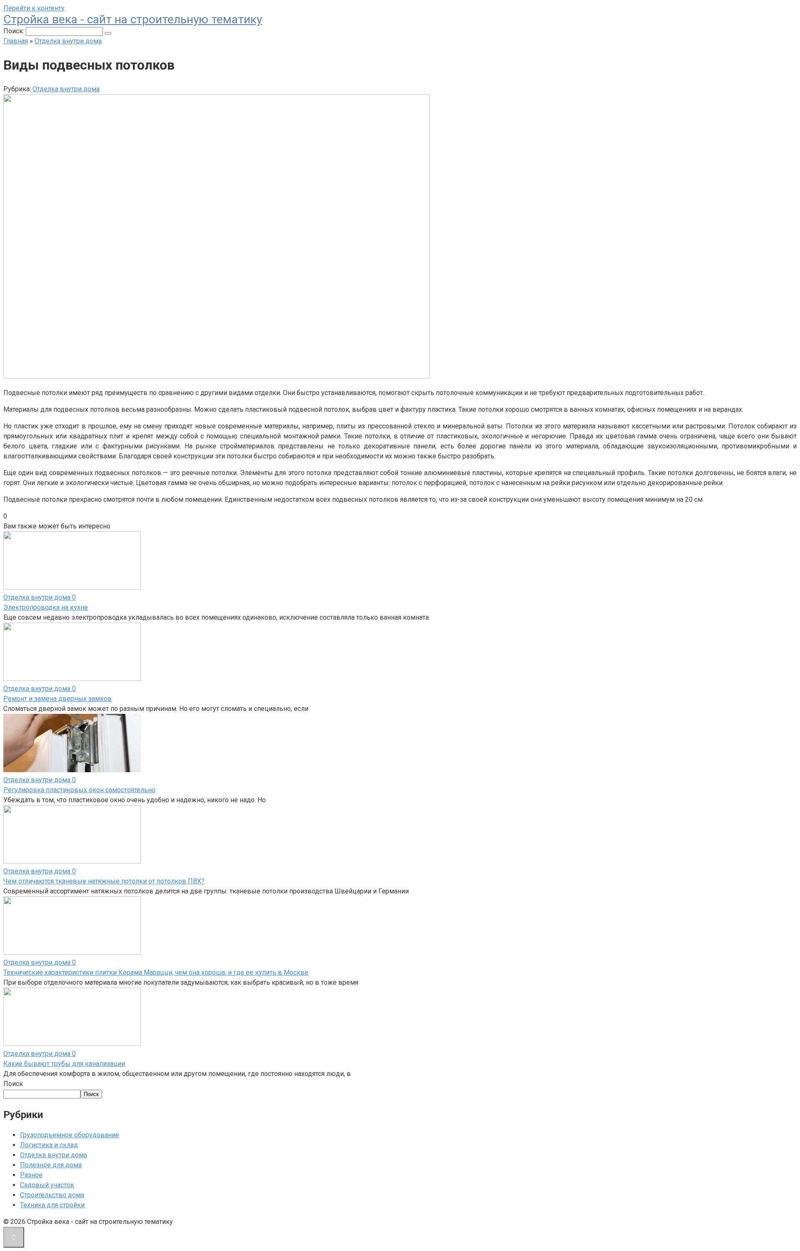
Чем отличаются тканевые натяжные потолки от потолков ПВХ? (104, 881)
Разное (31, 1175)
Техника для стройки (52, 1205)
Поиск (13, 1084)
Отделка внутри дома (66, 89)
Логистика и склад (49, 1145)
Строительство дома (52, 1195)
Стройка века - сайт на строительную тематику (132, 19)
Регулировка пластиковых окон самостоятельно (79, 790)
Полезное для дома (51, 1165)
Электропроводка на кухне (45, 607)
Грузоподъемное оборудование (69, 1135)
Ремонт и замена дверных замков (57, 699)
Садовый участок (47, 1185)
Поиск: (14, 31)
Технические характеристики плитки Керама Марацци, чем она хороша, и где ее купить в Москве (155, 972)
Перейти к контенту (34, 8)
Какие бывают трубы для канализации (64, 1064)
